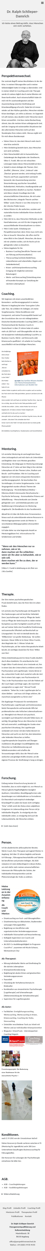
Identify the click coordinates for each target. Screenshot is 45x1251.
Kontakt (28, 1216)
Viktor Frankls (34, 640)
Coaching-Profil (34, 1208)
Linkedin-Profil (19, 1208)
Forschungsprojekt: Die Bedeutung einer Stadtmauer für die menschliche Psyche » (15, 1072)
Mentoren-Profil (12, 1212)
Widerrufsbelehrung (11, 1194)
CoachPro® (8, 948)
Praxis (4, 603)
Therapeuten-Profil (29, 1212)
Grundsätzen (10, 319)
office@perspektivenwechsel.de (22, 1242)
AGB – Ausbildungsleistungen (16, 1188)
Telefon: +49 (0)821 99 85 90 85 (22, 1245)
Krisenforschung (21, 783)
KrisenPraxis (17, 1031)
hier (19, 1161)
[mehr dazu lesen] (11, 826)
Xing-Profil (7, 1208)
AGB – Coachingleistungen (14, 1184)
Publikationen (17, 1216)
